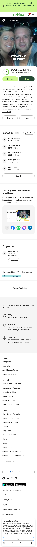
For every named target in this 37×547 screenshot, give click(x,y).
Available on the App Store (20, 484)
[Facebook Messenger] (24, 228)
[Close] (33, 5)
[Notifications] (28, 14)
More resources (8, 461)
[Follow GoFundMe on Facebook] (4, 478)
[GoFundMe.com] (18, 14)
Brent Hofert (13, 167)
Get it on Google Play (8, 484)
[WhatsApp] (18, 228)
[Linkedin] (30, 228)
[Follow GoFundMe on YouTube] (8, 478)
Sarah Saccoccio (14, 145)
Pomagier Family (14, 160)
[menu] (33, 14)
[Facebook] (13, 228)
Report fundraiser (20, 288)
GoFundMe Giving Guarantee (22, 342)
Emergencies (27, 272)
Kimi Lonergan (14, 251)
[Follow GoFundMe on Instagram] (16, 478)
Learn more (10, 8)
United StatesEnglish (19, 472)
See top (30, 133)
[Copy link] (7, 228)
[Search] (4, 14)
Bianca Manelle (14, 138)
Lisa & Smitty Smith (15, 153)
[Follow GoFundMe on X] (12, 478)
